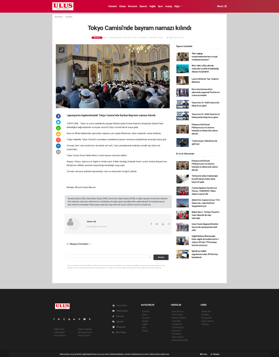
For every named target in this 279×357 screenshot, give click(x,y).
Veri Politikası (60, 335)
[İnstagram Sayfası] (65, 319)
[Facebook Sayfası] (55, 319)
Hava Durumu (178, 311)
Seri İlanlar (176, 334)
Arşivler (120, 321)
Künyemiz (121, 327)
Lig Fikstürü (177, 324)
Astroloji (205, 324)
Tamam (215, 354)
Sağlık (152, 6)
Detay (204, 354)
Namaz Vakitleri (179, 318)
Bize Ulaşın (121, 332)
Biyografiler (207, 318)
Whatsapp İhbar (85, 332)
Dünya (122, 6)
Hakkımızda (59, 329)
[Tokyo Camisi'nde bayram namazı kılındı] (113, 76)
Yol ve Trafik (177, 314)
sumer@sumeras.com (97, 226)
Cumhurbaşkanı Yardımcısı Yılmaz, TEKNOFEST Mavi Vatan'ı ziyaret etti (204, 191)
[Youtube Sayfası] (70, 319)
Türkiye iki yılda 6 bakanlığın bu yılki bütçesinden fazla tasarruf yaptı (205, 179)
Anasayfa (59, 17)
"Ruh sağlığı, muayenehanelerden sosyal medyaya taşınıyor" (204, 56)
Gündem (112, 6)
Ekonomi (132, 6)
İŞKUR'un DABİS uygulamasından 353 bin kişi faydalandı (205, 254)
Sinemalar (176, 330)
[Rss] (81, 319)
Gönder (161, 257)
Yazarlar (120, 316)
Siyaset (143, 6)
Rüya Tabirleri (208, 321)
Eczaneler (176, 321)
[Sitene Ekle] (91, 319)
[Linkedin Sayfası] (75, 319)
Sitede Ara (206, 311)
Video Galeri (122, 311)
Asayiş (168, 6)
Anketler (205, 314)
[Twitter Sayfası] (60, 319)
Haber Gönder (84, 335)
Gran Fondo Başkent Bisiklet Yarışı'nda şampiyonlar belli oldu (205, 227)
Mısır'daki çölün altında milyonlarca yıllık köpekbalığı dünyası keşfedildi (205, 68)
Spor (160, 6)
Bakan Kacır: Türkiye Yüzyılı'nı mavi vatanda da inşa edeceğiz (205, 215)
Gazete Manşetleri (180, 340)
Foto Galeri (121, 305)
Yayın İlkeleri (59, 332)
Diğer (177, 6)
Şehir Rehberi (178, 337)
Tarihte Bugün (178, 327)
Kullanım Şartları (85, 329)
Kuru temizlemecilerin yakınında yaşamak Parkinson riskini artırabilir (206, 92)
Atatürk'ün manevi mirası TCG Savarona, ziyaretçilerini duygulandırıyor (206, 203)
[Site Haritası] (86, 319)
